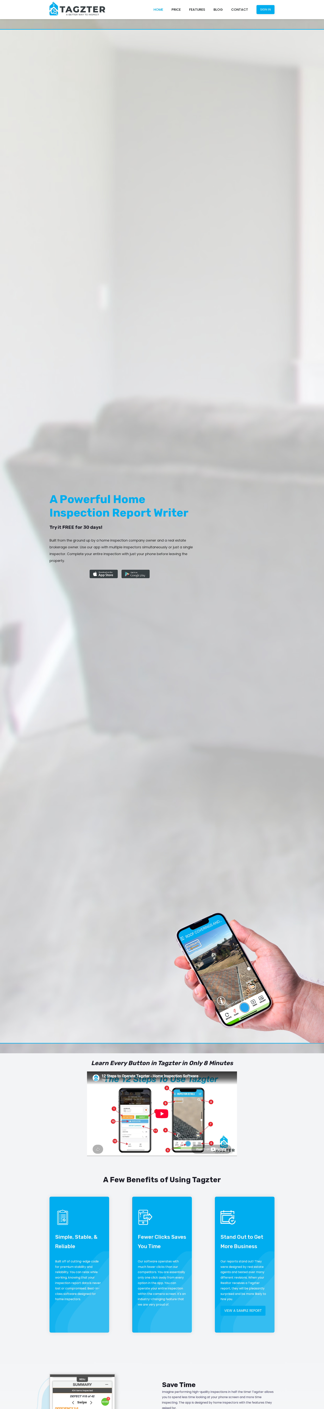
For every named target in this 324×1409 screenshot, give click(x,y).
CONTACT (239, 9)
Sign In (265, 9)
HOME (158, 9)
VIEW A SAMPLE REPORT (243, 1310)
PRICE (176, 9)
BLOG (218, 9)
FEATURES (197, 9)
